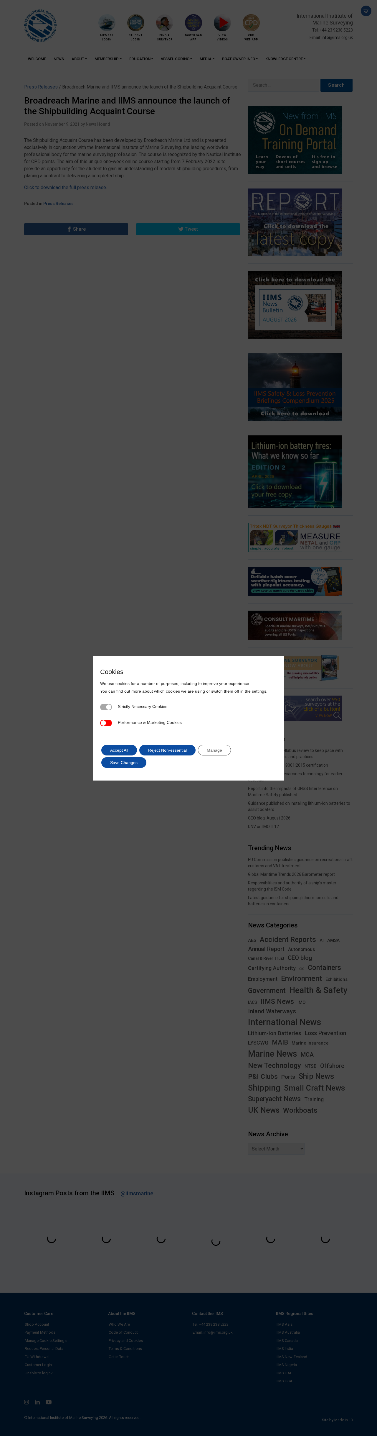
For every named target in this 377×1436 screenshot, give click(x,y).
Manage (214, 750)
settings (259, 691)
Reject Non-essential (167, 750)
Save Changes (124, 762)
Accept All (119, 750)
